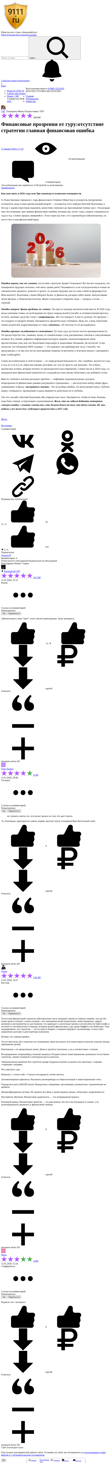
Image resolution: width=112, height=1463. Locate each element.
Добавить (56, 1460)
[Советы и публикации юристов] (15, 29)
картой (48, 688)
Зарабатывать (8, 188)
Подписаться (7, 552)
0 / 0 (6, 549)
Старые (25, 563)
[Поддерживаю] (23, 643)
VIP (3, 111)
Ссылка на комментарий (13, 608)
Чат (4, 613)
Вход (3, 86)
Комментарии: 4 (9, 558)
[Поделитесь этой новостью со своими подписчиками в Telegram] (23, 474)
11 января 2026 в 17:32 (12, 149)
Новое (13, 96)
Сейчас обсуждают (16, 93)
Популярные (7, 563)
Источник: (6, 425)
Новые (17, 563)
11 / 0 (3, 524)
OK (3, 1460)
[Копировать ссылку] (56, 486)
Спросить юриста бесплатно (15, 80)
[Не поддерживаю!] (73, 643)
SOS (9, 101)
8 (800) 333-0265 (56, 88)
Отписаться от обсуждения (14, 561)
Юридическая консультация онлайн (19, 35)
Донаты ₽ (6, 555)
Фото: (4, 419)
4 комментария (8, 429)
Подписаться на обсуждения (43, 561)
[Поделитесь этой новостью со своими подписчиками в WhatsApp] (67, 474)
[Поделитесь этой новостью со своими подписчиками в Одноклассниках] (67, 451)
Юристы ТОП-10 (15, 91)
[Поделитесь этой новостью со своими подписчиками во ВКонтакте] (23, 451)
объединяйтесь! (29, 32)
